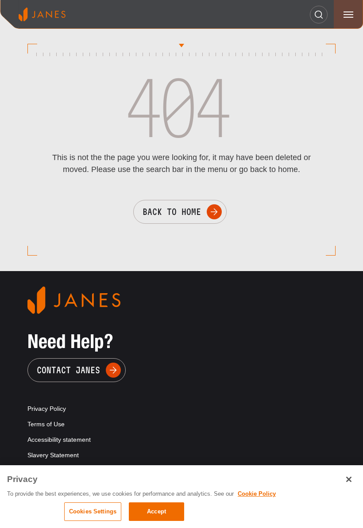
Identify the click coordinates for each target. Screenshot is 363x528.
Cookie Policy (257, 493)
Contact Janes (68, 370)
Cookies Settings (92, 511)
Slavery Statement (53, 455)
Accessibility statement (59, 439)
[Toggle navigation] (348, 14)
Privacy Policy (46, 408)
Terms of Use (46, 424)
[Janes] (42, 14)
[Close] (349, 479)
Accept (156, 511)
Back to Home (172, 212)
